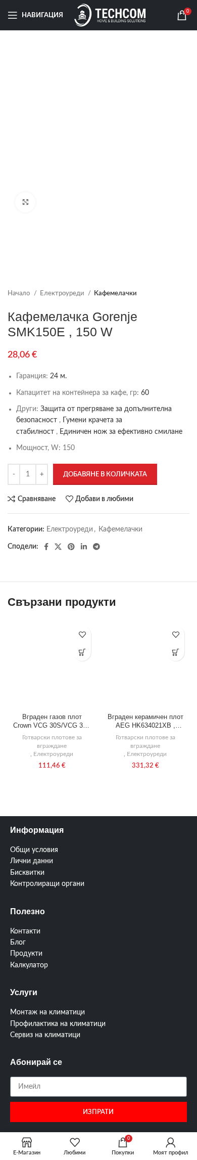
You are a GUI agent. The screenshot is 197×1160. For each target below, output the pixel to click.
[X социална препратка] (58, 546)
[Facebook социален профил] (46, 546)
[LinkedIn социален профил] (84, 546)
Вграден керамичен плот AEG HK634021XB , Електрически (145, 722)
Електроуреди (62, 293)
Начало (19, 293)
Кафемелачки (115, 293)
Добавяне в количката (105, 474)
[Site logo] (110, 15)
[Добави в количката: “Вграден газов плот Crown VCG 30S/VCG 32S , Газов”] (82, 652)
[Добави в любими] (82, 634)
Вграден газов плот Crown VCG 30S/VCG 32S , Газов (52, 722)
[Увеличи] (25, 202)
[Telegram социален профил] (96, 546)
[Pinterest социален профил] (71, 546)
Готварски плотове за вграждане (52, 741)
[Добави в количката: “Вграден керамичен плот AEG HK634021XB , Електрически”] (175, 652)
